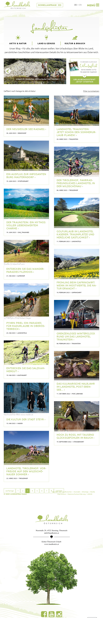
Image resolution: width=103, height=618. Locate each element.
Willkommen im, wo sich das (26, 164)
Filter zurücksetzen (91, 91)
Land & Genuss (46, 43)
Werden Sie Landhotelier (62, 492)
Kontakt (77, 492)
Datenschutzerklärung (77, 494)
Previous (8, 71)
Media (92, 492)
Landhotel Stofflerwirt (19, 168)
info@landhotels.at (51, 533)
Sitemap (85, 492)
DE (75, 4)
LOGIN (89, 494)
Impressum (61, 494)
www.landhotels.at (51, 544)
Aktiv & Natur (18, 43)
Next (62, 71)
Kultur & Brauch (75, 43)
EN (80, 4)
